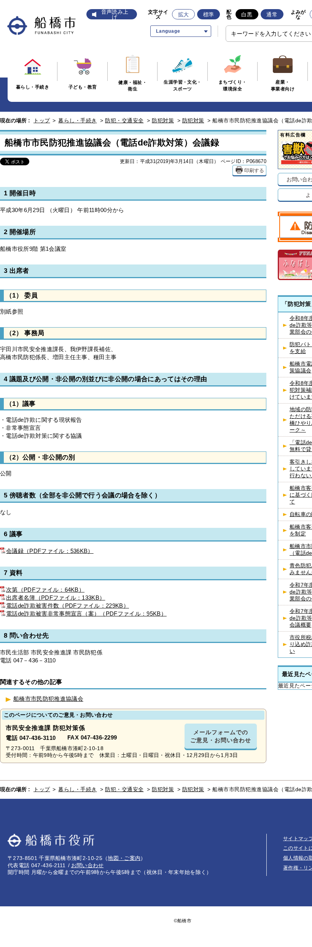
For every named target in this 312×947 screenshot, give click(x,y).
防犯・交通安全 (124, 120)
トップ (41, 120)
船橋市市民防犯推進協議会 (48, 698)
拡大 (183, 14)
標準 (208, 14)
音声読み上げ (115, 14)
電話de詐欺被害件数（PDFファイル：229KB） (67, 605)
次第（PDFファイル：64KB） (45, 589)
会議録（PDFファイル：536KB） (50, 551)
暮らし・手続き (77, 120)
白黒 (246, 14)
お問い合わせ (87, 865)
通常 (271, 14)
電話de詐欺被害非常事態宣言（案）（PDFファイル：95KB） (86, 613)
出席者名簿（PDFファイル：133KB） (55, 597)
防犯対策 (163, 120)
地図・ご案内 (124, 858)
